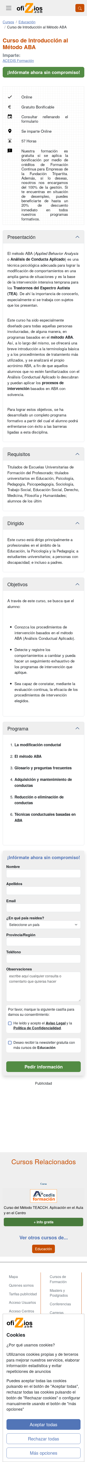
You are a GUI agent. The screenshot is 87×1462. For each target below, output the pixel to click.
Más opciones (43, 1453)
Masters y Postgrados (59, 1293)
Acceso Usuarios (22, 1302)
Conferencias (60, 1303)
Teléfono (13, 952)
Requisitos (18, 453)
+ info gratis (44, 1221)
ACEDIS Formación (18, 60)
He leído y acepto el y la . (42, 1026)
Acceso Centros (21, 1311)
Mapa (13, 1276)
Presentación (21, 236)
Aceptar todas (43, 1424)
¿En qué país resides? (25, 918)
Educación (43, 1248)
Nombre (13, 866)
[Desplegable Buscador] (79, 8)
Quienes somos (21, 1285)
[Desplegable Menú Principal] (9, 8)
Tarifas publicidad (23, 1293)
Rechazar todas (43, 1438)
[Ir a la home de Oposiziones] (30, 8)
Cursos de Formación (58, 1279)
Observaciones (19, 969)
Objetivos (17, 584)
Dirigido (15, 523)
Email (11, 900)
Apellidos (14, 883)
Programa (17, 728)
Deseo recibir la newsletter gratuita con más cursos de (44, 1045)
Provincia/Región (20, 934)
